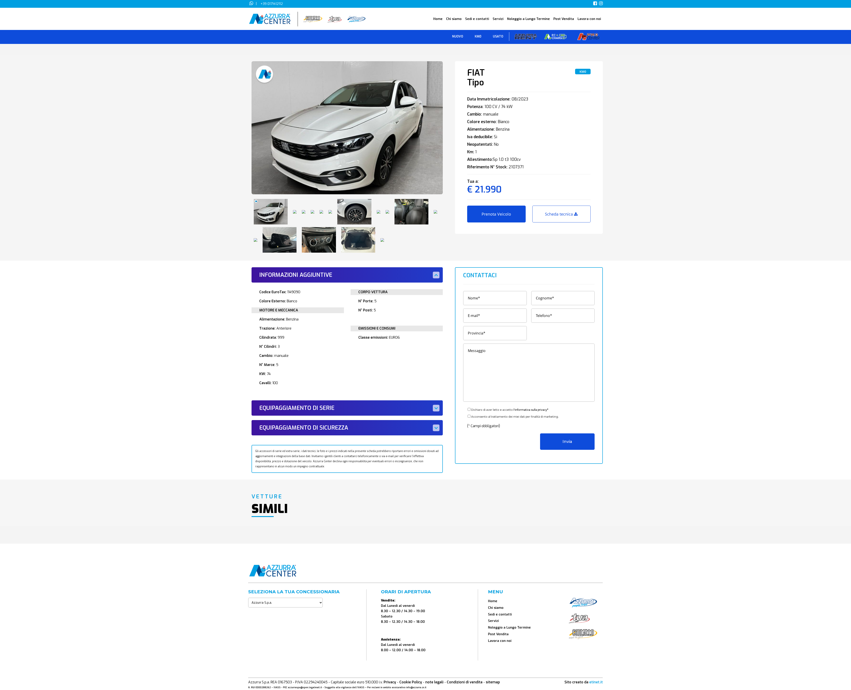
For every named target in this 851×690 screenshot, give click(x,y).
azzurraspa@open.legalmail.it (305, 687)
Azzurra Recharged (555, 37)
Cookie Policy (410, 682)
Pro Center (588, 37)
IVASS (277, 687)
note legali (434, 682)
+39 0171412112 (272, 4)
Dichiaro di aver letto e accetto (509, 409)
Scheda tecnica (559, 214)
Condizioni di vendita (464, 682)
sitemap (493, 682)
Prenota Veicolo (496, 214)
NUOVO (457, 36)
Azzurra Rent (526, 37)
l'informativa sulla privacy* (530, 409)
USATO (498, 36)
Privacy (390, 682)
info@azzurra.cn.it (416, 687)
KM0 (478, 36)
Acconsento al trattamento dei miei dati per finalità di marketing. (515, 416)
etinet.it (596, 682)
